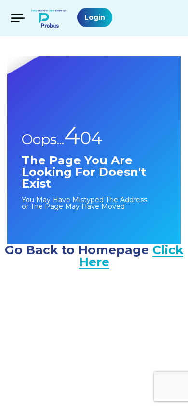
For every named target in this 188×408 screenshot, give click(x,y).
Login (94, 17)
